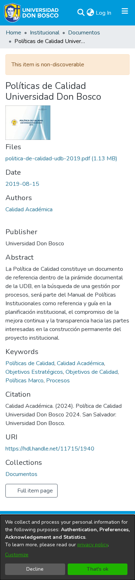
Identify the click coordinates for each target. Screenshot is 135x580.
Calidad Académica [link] (29, 209)
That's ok (97, 569)
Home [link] (13, 33)
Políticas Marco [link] (24, 381)
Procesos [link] (58, 381)
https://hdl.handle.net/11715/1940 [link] (49, 449)
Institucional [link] (44, 33)
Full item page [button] (34, 491)
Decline (35, 569)
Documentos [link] (84, 33)
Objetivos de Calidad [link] (92, 372)
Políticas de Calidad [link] (29, 363)
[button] (80, 13)
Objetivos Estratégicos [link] (34, 372)
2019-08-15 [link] (22, 184)
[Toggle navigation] (125, 13)
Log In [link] (104, 13)
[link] (61, 158)
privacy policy (92, 544)
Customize (16, 554)
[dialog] (67, 547)
